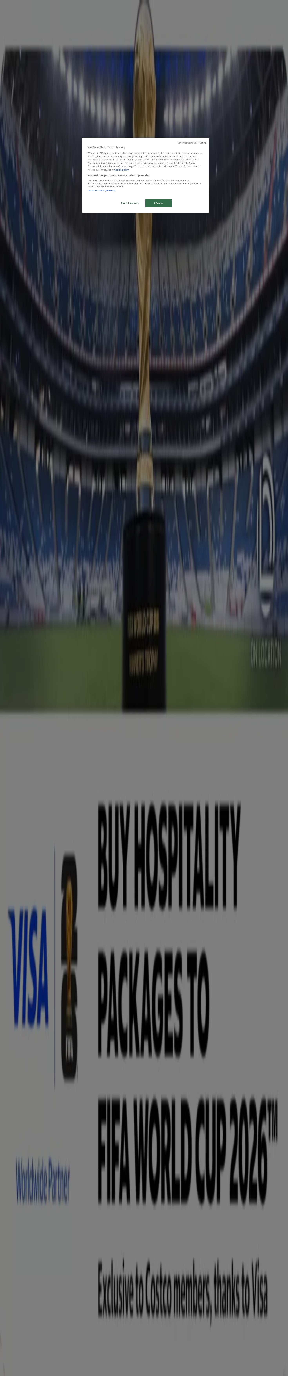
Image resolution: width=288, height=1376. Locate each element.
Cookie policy (121, 169)
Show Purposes (130, 202)
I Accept (158, 203)
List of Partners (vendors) (101, 190)
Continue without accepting (191, 142)
